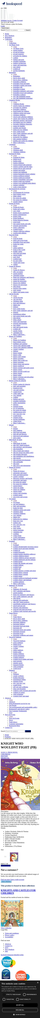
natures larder (17, 255)
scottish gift (17, 329)
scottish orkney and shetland (22, 580)
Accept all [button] (20, 1005)
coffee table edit (18, 393)
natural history (17, 486)
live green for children (20, 200)
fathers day (16, 305)
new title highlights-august (21, 96)
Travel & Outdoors (15, 637)
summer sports (17, 663)
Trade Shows (13, 613)
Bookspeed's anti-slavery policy (19, 709)
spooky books (17, 331)
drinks (15, 246)
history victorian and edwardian (23, 377)
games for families (19, 126)
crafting (15, 58)
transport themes (18, 665)
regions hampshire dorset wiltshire (24, 174)
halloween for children (20, 130)
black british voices (19, 194)
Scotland (12, 541)
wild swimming (18, 667)
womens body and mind (21, 696)
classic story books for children (23, 119)
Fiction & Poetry (14, 203)
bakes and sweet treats (20, 240)
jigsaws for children (19, 283)
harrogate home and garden (22, 630)
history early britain (19, 357)
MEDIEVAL (5, 758)
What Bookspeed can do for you (19, 703)
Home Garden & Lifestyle (17, 381)
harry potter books (19, 131)
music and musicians (19, 65)
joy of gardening (18, 408)
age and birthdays (19, 504)
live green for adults (19, 198)
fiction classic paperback (21, 213)
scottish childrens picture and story (24, 558)
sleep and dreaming (19, 689)
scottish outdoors (18, 582)
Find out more (5, 879)
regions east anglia (19, 170)
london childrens (18, 163)
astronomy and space (20, 473)
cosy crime (16, 211)
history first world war (20, 360)
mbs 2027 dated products (21, 445)
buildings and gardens (20, 344)
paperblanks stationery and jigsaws (24, 604)
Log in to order (6, 865)
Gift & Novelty (14, 294)
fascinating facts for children (22, 122)
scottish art (16, 69)
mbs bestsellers (18, 449)
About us (8, 698)
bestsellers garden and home (22, 85)
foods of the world (19, 250)
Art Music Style (14, 45)
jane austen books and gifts (22, 224)
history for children (19, 135)
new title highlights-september (23, 98)
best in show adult (19, 78)
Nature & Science (15, 467)
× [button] (37, 982)
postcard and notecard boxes (22, 609)
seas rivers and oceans (20, 497)
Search (3, 30)
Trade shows (13, 722)
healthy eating (17, 251)
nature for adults (18, 488)
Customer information (16, 724)
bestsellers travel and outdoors (23, 93)
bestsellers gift (17, 87)
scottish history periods (20, 574)
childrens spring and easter (21, 113)
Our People (12, 705)
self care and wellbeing (20, 687)
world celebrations (19, 537)
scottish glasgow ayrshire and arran (24, 571)
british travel (17, 159)
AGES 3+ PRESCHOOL (9, 752)
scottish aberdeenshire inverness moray (25, 547)
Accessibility (9, 937)
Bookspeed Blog (14, 726)
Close (11, 41)
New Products (9, 35)
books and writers (19, 209)
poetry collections (19, 227)
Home (7, 34)
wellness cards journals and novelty (24, 611)
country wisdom (18, 349)
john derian (16, 286)
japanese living (18, 406)
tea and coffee (17, 261)
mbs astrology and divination (22, 447)
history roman (17, 369)
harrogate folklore (19, 624)
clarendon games (18, 275)
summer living (17, 417)
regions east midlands (20, 172)
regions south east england (21, 181)
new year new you (19, 414)
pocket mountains (19, 655)
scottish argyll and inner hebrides (23, 548)
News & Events (10, 715)
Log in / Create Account (15, 20)
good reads (16, 222)
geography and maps (20, 480)
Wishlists (4, 20)
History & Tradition (15, 336)
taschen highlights (19, 71)
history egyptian (18, 358)
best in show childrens (20, 80)
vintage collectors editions (21, 231)
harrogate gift (17, 628)
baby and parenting (19, 386)
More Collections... (19, 143)
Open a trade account (17, 879)
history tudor (17, 375)
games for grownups (19, 281)
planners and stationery (20, 607)
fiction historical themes (20, 220)
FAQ (10, 713)
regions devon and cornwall (22, 168)
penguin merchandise (20, 226)
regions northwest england (21, 178)
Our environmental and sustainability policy (23, 707)
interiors (15, 405)
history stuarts (17, 373)
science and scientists (20, 493)
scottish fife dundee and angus (23, 563)
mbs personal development (21, 460)
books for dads (18, 508)
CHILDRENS (5, 754)
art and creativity (18, 54)
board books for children (21, 111)
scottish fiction (17, 229)
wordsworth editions (19, 233)
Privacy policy (9, 935)
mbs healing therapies (20, 454)
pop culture (16, 67)
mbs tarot (16, 464)
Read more (18, 991)
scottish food (17, 259)
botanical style (17, 388)
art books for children (20, 56)
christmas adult (18, 150)
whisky (15, 264)
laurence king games (19, 288)
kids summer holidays (20, 139)
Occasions (12, 499)
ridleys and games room (21, 292)
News (11, 720)
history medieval (18, 366)
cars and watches (18, 390)
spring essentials (18, 530)
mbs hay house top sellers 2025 (23, 452)
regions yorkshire (18, 185)
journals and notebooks (20, 600)
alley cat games (18, 272)
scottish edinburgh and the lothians (24, 560)
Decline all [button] (20, 1010)
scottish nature (17, 495)
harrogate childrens (19, 622)
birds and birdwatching (20, 475)
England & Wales (14, 154)
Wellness (12, 670)
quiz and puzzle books (20, 327)
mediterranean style (19, 412)
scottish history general (20, 572)
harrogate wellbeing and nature (23, 635)
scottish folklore (18, 565)
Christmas (12, 144)
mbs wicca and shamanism (21, 465)
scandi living (17, 416)
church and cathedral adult (21, 345)
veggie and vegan (19, 262)
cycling (15, 648)
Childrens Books (14, 100)
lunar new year (18, 521)
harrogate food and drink (21, 626)
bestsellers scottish (19, 89)
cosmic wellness (18, 676)
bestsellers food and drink (21, 83)
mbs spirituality (18, 462)
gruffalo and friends (19, 128)
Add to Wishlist (6, 881)
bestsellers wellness (19, 95)
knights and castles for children (23, 141)
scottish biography (19, 552)
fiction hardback (18, 218)
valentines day (17, 333)
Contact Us (8, 727)
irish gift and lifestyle (20, 434)
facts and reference (19, 303)
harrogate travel (18, 633)
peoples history (18, 202)
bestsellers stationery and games (23, 91)
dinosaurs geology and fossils (22, 120)
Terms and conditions (12, 933)
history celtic (17, 355)
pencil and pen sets (19, 606)
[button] (20, 1014)
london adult (17, 161)
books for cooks (18, 244)
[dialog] (20, 999)
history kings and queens (21, 364)
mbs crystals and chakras (21, 451)
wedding (16, 534)
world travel (17, 668)
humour (15, 312)
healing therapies (18, 678)
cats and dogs (17, 299)
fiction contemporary (20, 214)
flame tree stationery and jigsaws (23, 277)
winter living (17, 421)
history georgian (18, 362)
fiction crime (17, 216)
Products (8, 737)
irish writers (17, 438)
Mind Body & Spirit (15, 440)
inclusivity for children (20, 137)
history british (17, 353)
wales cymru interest (19, 187)
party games (17, 290)
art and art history (18, 52)
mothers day (17, 523)
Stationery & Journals (16, 585)
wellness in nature (19, 692)
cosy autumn (17, 395)
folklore (15, 307)
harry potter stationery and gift (23, 133)
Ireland (11, 425)
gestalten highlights (19, 61)
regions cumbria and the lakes (22, 166)
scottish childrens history (21, 556)
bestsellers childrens (19, 82)
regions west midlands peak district (24, 183)
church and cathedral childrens (23, 117)
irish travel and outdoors (21, 436)
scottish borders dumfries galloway (24, 554)
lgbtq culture (17, 196)
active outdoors (18, 643)
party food (16, 257)
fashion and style (18, 59)
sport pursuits (17, 661)
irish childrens (17, 430)
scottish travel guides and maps (23, 659)
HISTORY (4, 756)
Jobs (6, 951)
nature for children (19, 489)
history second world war (21, 371)
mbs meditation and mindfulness (23, 456)
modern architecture (19, 63)
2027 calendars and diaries (21, 591)
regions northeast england (21, 176)
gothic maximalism (19, 403)
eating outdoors (18, 248)
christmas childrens (19, 115)
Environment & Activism (17, 189)
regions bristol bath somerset (22, 165)
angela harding (18, 50)
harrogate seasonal (19, 631)
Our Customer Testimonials (18, 711)
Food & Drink (13, 235)
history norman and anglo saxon (23, 368)
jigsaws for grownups (20, 285)
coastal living (17, 392)
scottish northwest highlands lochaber (25, 578)
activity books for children (21, 106)
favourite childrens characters (22, 124)
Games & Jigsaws (15, 266)
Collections (8, 39)
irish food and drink (19, 253)
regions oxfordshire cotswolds (23, 179)
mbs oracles (17, 458)
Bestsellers (8, 37)
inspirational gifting (19, 314)
